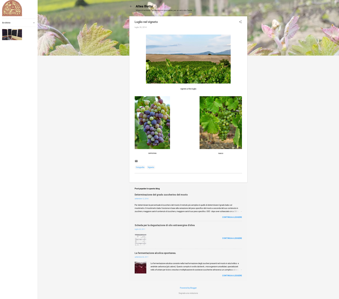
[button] (240, 22)
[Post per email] (136, 162)
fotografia (140, 167)
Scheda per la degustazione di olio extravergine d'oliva (165, 225)
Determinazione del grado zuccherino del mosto (161, 194)
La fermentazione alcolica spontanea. (155, 253)
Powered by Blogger (188, 288)
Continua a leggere (232, 217)
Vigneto (151, 167)
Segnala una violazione (188, 293)
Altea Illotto (144, 6)
